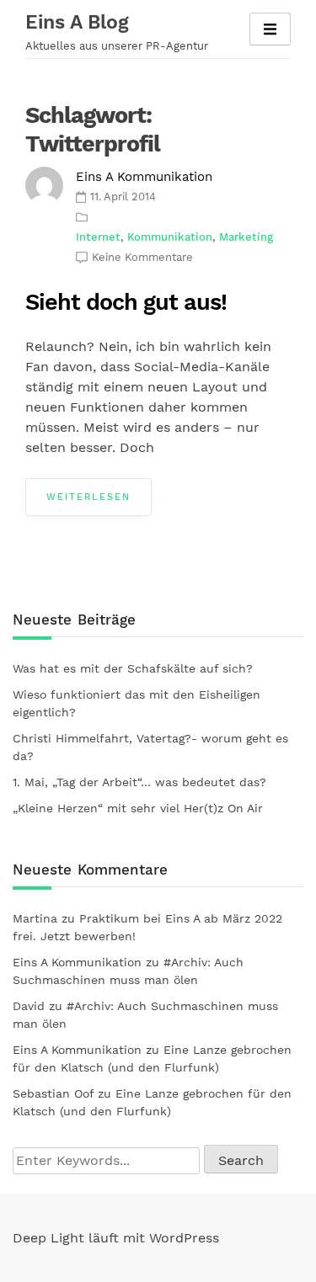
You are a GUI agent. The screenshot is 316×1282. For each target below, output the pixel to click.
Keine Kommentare (142, 257)
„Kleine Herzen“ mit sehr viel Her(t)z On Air (138, 808)
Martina (35, 918)
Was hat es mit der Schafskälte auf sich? (133, 668)
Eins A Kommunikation (144, 176)
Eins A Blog (77, 22)
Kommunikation (169, 237)
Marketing (246, 237)
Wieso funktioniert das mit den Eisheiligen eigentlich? (136, 703)
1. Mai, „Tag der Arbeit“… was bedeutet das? (139, 782)
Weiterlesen (88, 497)
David (29, 1006)
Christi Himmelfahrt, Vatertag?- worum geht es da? (150, 747)
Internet (98, 237)
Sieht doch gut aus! (126, 302)
